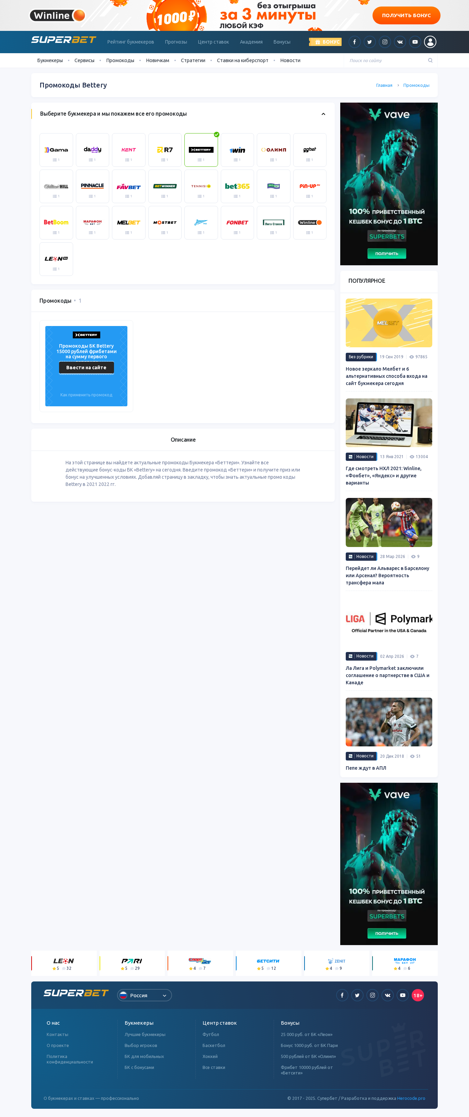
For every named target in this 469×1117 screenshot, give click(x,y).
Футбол (211, 1034)
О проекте (58, 1045)
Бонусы (282, 42)
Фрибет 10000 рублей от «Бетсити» (307, 1070)
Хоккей (210, 1056)
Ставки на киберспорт (242, 60)
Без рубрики (361, 356)
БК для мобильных (144, 1056)
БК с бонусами (139, 1067)
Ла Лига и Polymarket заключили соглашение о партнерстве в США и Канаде (388, 675)
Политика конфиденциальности (70, 1059)
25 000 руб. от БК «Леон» (306, 1034)
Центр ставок (213, 42)
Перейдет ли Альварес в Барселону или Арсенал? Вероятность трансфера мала (387, 575)
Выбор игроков (141, 1045)
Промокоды (120, 60)
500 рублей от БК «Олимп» (308, 1056)
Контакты (57, 1034)
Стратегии (193, 60)
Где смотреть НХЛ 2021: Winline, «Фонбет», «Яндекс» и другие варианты (384, 476)
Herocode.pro (411, 1098)
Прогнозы (176, 42)
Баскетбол (214, 1045)
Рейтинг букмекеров (130, 42)
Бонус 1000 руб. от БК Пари (309, 1045)
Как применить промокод (86, 395)
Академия (251, 42)
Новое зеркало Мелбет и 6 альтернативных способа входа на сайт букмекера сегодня (386, 376)
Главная (384, 85)
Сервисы (84, 60)
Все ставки (214, 1067)
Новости (290, 60)
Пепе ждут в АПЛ (366, 768)
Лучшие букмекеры (145, 1034)
